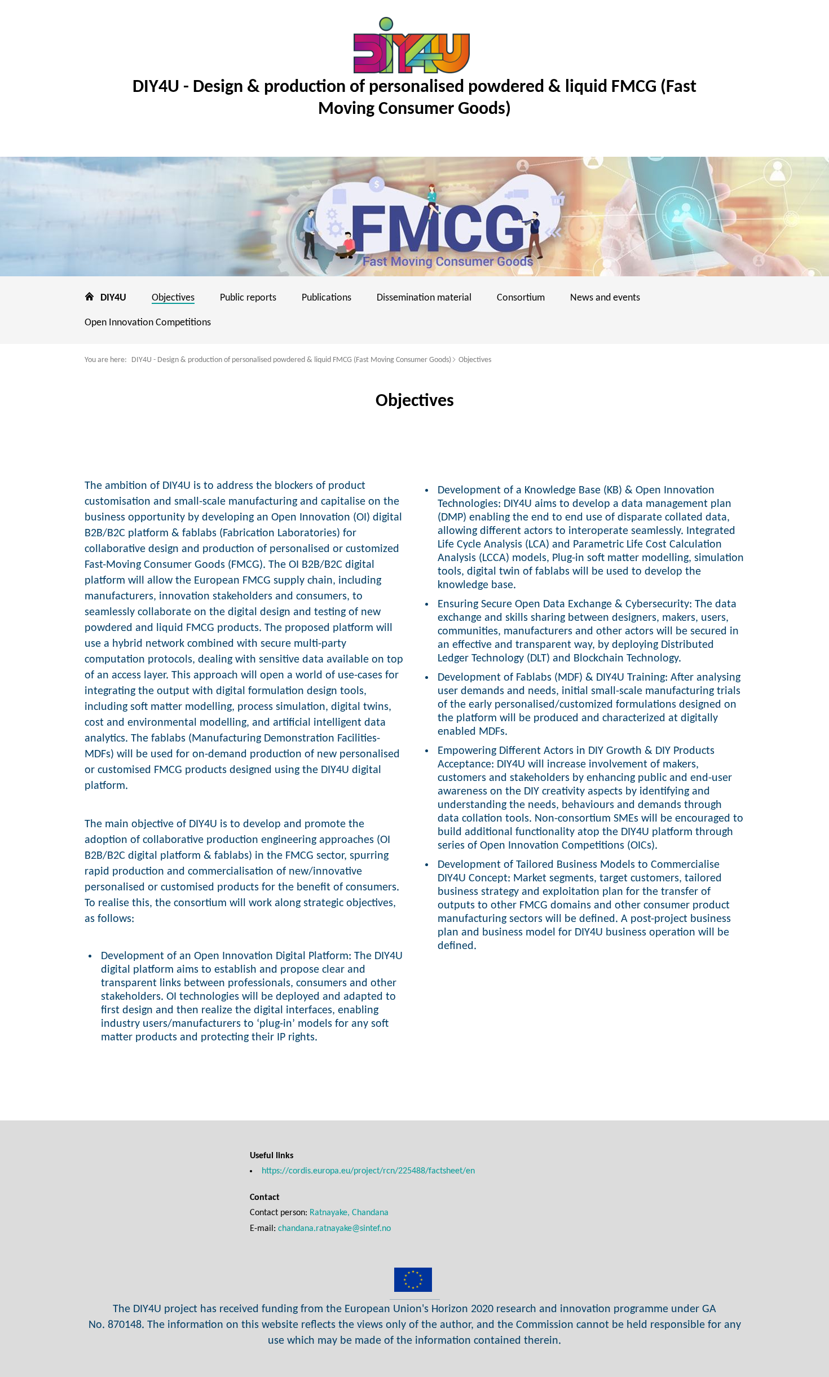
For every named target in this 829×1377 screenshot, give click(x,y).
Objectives (474, 360)
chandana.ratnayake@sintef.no (334, 1228)
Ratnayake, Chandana (349, 1212)
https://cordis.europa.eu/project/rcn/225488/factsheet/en (368, 1171)
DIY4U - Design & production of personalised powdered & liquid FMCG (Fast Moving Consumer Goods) (291, 360)
